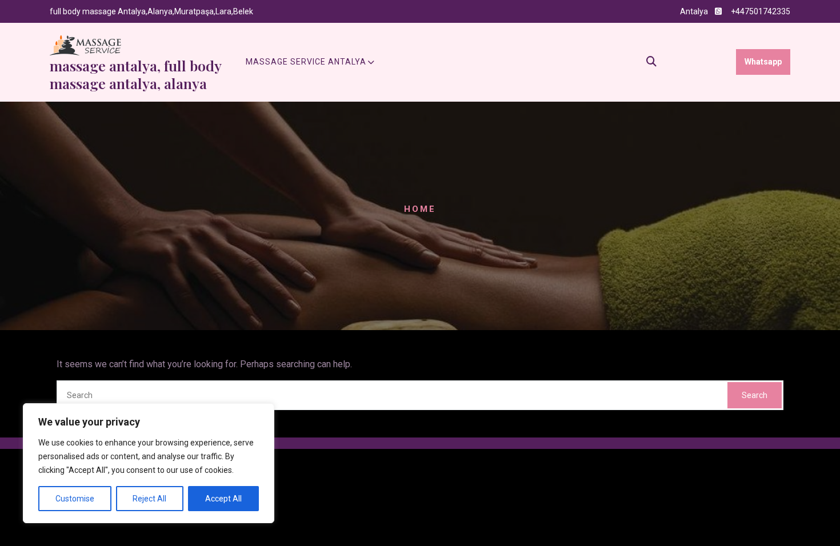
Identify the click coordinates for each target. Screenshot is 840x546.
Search (754, 395)
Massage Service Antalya (306, 61)
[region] (148, 463)
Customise (74, 498)
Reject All (149, 498)
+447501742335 (760, 11)
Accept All (223, 498)
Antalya (694, 11)
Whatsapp (763, 61)
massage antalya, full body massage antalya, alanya (135, 74)
